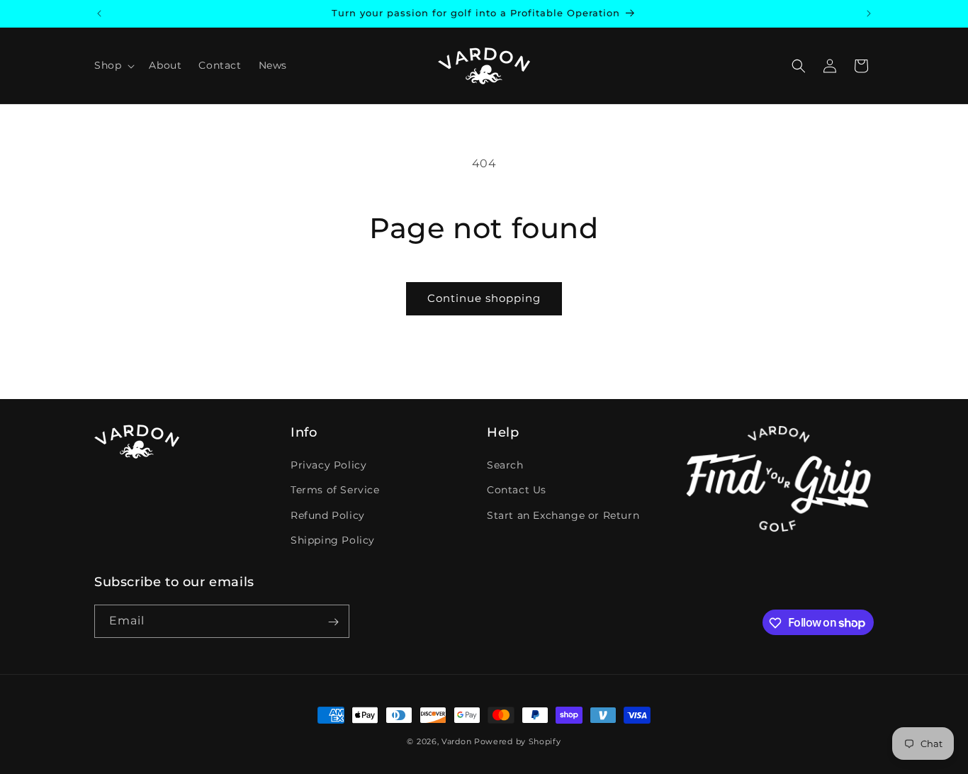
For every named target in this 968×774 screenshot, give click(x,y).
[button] (113, 65)
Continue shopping (484, 298)
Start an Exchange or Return (563, 515)
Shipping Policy (333, 540)
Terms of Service (335, 490)
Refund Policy (328, 515)
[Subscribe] (333, 622)
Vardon (456, 741)
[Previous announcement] (99, 13)
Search (505, 465)
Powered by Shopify (517, 741)
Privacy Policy (328, 465)
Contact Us (516, 490)
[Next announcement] (868, 13)
